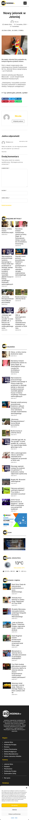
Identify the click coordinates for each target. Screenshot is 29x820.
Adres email (6, 198)
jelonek (15, 30)
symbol (21, 30)
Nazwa (4, 190)
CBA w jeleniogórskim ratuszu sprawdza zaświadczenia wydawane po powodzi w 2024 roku (19, 456)
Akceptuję (14, 805)
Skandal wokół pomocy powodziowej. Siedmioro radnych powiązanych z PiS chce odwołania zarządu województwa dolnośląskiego (20, 265)
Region (4, 738)
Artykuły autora (18, 121)
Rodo (16, 817)
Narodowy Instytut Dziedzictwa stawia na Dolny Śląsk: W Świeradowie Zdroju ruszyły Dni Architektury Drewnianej (21, 236)
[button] (26, 788)
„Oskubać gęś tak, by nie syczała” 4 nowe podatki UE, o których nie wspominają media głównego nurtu (19, 443)
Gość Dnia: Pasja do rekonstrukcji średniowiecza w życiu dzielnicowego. (19, 588)
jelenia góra (6, 30)
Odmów (14, 809)
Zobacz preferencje (14, 814)
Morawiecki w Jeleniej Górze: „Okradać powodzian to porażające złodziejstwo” (19, 654)
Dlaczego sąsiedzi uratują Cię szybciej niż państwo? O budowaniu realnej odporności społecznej (19, 470)
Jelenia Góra (8, 24)
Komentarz (6, 168)
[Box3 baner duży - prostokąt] (14, 526)
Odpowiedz (4, 151)
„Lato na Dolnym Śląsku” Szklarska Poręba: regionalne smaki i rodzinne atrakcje (18, 626)
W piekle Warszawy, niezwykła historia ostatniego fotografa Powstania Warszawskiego (19, 612)
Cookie (12, 817)
